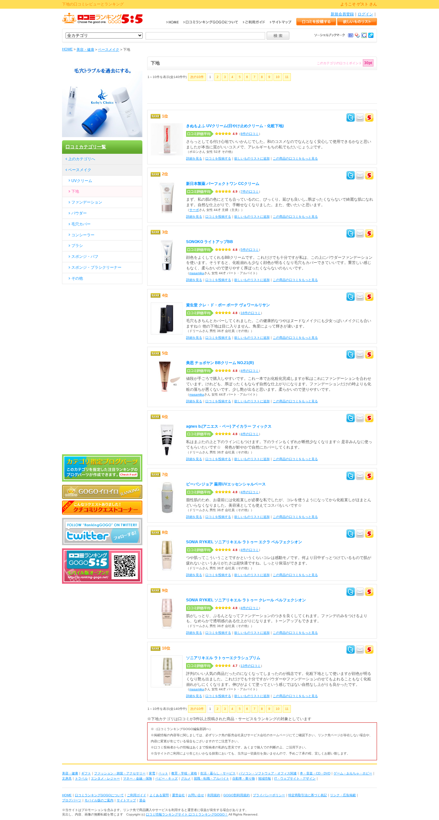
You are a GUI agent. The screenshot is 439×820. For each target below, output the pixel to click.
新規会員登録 (342, 14)
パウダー (79, 213)
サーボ (194, 210)
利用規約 (213, 795)
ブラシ (77, 245)
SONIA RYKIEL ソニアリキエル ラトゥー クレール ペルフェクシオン (246, 600)
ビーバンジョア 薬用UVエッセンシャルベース (226, 484)
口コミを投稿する (218, 158)
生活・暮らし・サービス (218, 773)
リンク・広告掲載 (343, 795)
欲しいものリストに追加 (252, 158)
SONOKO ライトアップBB (209, 242)
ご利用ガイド (136, 795)
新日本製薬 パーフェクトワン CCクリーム (222, 183)
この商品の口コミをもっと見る (295, 158)
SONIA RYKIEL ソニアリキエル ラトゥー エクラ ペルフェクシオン (244, 542)
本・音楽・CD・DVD (315, 773)
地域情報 (264, 778)
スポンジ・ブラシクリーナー (96, 267)
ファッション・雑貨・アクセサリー (120, 773)
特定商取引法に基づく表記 (307, 795)
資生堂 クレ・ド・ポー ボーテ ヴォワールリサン (228, 305)
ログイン (365, 14)
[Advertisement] (222, 93)
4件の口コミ (250, 370)
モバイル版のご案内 (99, 800)
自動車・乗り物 (243, 778)
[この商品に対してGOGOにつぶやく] (369, 118)
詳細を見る (194, 158)
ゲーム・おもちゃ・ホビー (353, 773)
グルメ (186, 778)
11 (287, 77)
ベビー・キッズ (166, 778)
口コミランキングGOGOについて (99, 795)
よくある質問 (159, 795)
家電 (152, 773)
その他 (77, 278)
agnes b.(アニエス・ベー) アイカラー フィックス (229, 426)
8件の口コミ (250, 133)
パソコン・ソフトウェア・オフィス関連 (268, 773)
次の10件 (197, 77)
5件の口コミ (250, 249)
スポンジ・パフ (84, 256)
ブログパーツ (71, 800)
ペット (163, 773)
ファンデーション (86, 202)
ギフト (86, 773)
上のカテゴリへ (81, 159)
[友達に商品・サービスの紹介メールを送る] (360, 118)
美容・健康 (85, 49)
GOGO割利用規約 (236, 795)
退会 (142, 800)
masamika (196, 273)
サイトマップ (126, 800)
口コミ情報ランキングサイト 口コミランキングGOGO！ (187, 814)
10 (278, 77)
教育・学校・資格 (184, 773)
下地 (75, 191)
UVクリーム (81, 181)
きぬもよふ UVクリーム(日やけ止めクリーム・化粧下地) (235, 126)
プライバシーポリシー (269, 795)
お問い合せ (196, 795)
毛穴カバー (81, 224)
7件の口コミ (250, 191)
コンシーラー (82, 235)
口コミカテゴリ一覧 (86, 146)
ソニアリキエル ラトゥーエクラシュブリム (223, 658)
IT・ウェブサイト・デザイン (295, 778)
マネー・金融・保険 (137, 778)
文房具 (67, 778)
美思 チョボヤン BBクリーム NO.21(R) (220, 363)
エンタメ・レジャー (105, 778)
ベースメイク (108, 49)
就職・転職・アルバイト (211, 778)
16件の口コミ (251, 313)
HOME (67, 49)
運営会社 (178, 795)
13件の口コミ (251, 665)
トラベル (81, 778)
